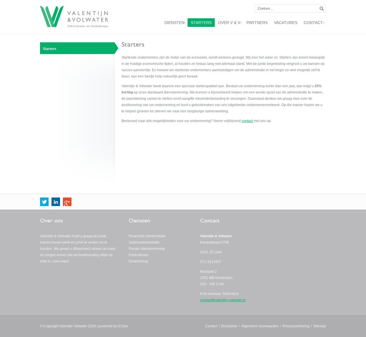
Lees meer (60, 261)
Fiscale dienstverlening (147, 249)
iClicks (123, 326)
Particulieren (138, 255)
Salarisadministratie (144, 242)
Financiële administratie (147, 236)
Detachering (138, 261)
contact (247, 121)
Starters (49, 49)
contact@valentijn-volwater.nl (223, 300)
